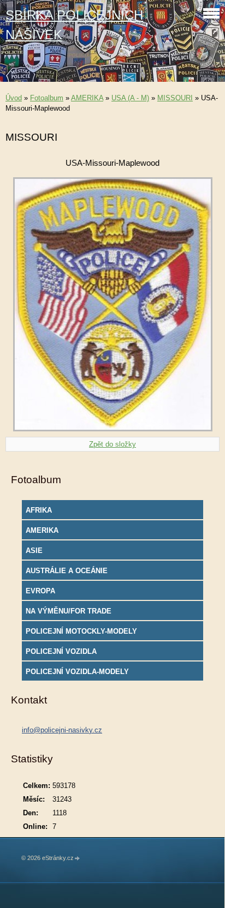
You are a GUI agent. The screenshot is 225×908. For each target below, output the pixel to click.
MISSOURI (175, 98)
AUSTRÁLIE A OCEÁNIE (67, 571)
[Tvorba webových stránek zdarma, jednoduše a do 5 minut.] (77, 858)
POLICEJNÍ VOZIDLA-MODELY (77, 672)
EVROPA (40, 591)
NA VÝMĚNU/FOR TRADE (68, 611)
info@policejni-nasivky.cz (62, 730)
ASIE (34, 550)
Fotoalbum (46, 98)
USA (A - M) (130, 98)
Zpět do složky (112, 444)
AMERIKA (87, 98)
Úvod (13, 98)
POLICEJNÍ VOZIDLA (61, 651)
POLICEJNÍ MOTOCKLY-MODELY (81, 631)
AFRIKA (39, 510)
